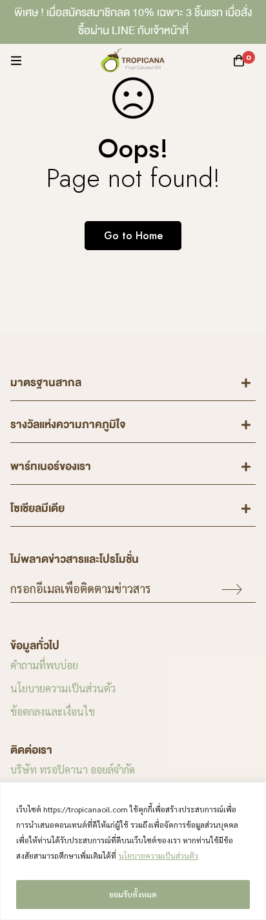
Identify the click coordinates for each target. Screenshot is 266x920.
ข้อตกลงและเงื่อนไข (52, 711)
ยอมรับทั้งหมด (133, 894)
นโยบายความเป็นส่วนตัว (158, 855)
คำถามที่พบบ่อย (44, 665)
